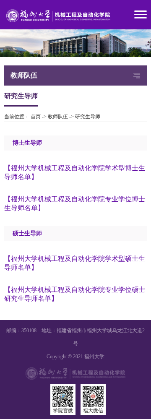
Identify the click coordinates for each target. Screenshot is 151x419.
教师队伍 (58, 117)
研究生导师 (87, 117)
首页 (36, 117)
